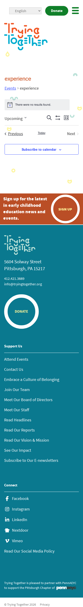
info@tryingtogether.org (23, 284)
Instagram (21, 509)
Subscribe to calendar (39, 149)
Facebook (20, 498)
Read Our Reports (19, 430)
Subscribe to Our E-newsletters (31, 460)
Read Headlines (17, 420)
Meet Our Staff (16, 409)
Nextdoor (20, 530)
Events (10, 88)
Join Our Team (17, 389)
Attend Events (16, 359)
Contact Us (13, 369)
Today (41, 133)
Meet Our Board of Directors (28, 399)
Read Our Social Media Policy (29, 551)
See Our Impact (17, 450)
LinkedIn (19, 520)
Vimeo (17, 541)
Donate (56, 10)
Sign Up (65, 209)
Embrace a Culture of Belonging (31, 379)
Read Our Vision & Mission (26, 440)
